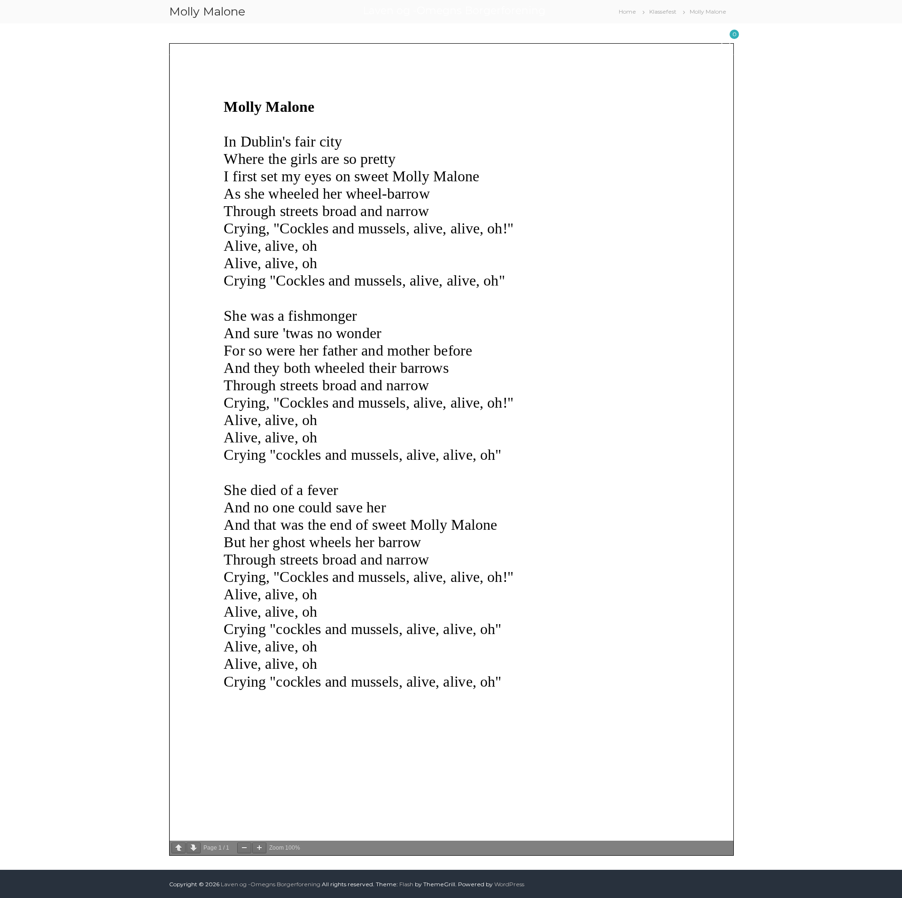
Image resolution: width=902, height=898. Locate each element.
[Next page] (194, 848)
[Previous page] (178, 848)
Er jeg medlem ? (464, 37)
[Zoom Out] (244, 848)
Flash (406, 884)
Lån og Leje (231, 37)
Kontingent (404, 37)
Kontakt (687, 37)
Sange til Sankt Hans (626, 37)
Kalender (183, 37)
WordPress (509, 884)
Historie (565, 37)
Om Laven (347, 37)
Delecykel (522, 37)
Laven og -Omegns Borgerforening (454, 10)
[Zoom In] (259, 848)
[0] (726, 38)
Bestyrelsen (291, 37)
